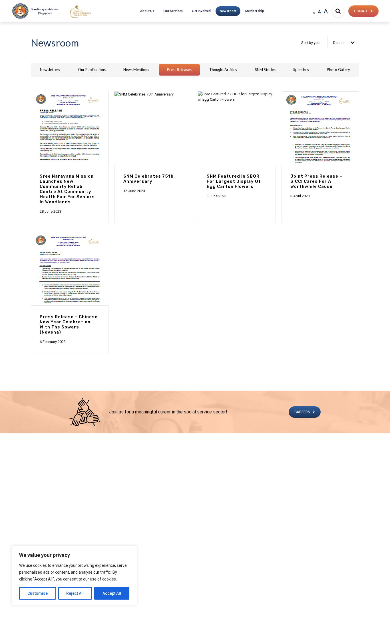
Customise (37, 593)
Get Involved (201, 11)
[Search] (338, 11)
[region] (74, 576)
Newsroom (228, 11)
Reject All (75, 593)
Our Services (173, 11)
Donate (361, 11)
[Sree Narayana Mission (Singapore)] (80, 11)
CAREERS (302, 412)
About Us (147, 11)
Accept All (111, 593)
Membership (254, 11)
